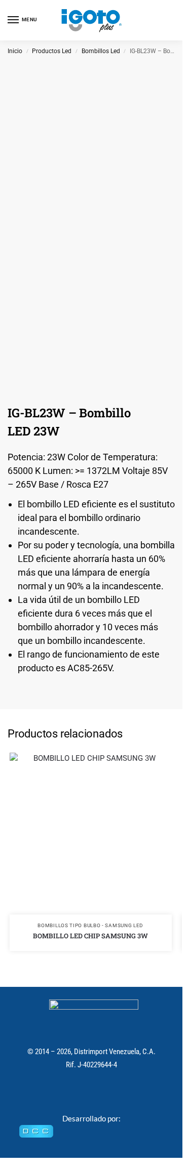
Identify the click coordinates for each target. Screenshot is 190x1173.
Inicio (15, 51)
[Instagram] (101, 1093)
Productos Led (51, 51)
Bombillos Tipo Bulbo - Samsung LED (90, 925)
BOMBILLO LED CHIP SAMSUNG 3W (90, 935)
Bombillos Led (101, 51)
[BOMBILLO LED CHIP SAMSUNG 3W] (91, 834)
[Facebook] (80, 1093)
